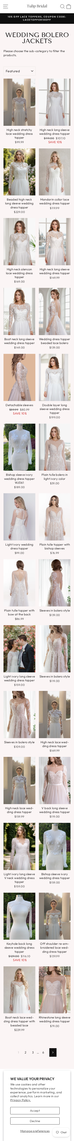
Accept (35, 1111)
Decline (35, 1121)
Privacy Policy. (20, 1100)
